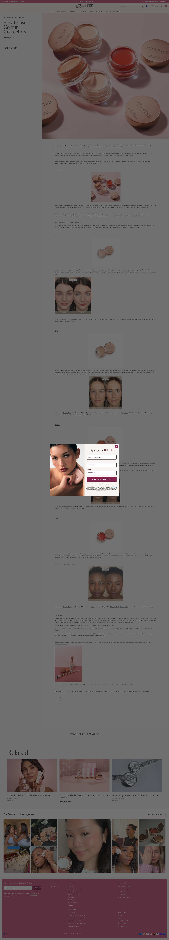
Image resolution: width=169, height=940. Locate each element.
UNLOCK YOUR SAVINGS (102, 479)
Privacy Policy (114, 487)
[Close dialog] (116, 446)
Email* (88, 454)
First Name (90, 461)
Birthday (89, 469)
